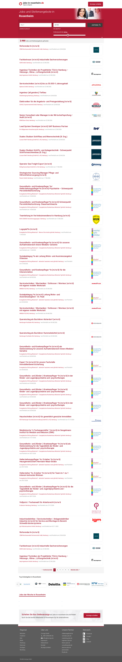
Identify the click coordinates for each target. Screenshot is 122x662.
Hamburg (22, 643)
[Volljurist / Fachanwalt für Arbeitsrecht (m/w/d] (96, 507)
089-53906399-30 (48, 636)
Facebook (89, 633)
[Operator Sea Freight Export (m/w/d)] (96, 164)
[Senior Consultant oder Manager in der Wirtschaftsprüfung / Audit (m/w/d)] (96, 115)
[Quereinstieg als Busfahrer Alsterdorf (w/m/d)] (96, 323)
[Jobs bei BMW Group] (28, 584)
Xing (87, 639)
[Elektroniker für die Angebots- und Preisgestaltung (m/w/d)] (96, 105)
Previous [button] (17, 584)
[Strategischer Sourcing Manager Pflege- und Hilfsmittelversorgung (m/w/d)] (96, 177)
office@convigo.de (48, 638)
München (22, 633)
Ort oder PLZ (57, 29)
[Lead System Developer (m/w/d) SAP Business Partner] (96, 128)
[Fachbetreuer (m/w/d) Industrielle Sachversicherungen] (96, 62)
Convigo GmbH (45, 633)
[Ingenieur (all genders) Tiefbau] (96, 94)
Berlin (21, 640)
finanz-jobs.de (66, 643)
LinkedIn (88, 641)
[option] (28, 584)
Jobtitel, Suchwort (24, 29)
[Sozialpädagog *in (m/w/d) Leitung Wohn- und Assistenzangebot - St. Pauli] (96, 299)
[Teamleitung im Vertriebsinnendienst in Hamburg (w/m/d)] (96, 220)
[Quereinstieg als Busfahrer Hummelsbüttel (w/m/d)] (96, 337)
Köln (21, 638)
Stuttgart (22, 647)
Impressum (44, 640)
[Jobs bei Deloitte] (42, 584)
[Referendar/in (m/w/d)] (96, 50)
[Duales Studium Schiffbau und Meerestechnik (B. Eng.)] (96, 141)
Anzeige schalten (95, 4)
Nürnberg (22, 650)
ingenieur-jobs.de (67, 640)
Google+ (88, 636)
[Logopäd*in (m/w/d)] (96, 233)
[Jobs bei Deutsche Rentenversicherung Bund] (57, 584)
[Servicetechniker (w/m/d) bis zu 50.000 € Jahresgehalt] (96, 85)
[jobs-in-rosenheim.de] (31, 4)
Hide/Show (102, 37)
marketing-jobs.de (67, 638)
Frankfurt (22, 636)
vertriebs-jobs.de (66, 636)
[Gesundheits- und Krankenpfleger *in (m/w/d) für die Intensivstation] (96, 274)
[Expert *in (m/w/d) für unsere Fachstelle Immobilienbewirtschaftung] (96, 366)
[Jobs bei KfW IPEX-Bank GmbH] (85, 584)
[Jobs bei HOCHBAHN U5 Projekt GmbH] (71, 584)
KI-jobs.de (64, 652)
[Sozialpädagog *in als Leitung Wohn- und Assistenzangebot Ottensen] (96, 260)
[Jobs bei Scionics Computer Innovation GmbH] (99, 584)
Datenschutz (44, 643)
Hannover (22, 645)
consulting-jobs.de (67, 645)
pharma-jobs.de (66, 647)
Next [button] (106, 584)
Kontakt (43, 645)
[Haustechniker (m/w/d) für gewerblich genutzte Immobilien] (96, 421)
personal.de (65, 650)
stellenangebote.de (67, 633)
